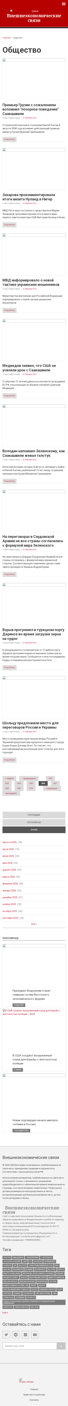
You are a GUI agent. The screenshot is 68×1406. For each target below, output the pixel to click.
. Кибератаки (32, 1257)
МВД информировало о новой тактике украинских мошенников (30, 282)
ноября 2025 (9, 904)
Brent (34, 1285)
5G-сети (22, 1265)
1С (30, 1261)
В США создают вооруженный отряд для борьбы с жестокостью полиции (35, 1059)
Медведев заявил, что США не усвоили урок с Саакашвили (29, 368)
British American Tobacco (16, 1289)
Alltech (52, 1269)
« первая (9, 778)
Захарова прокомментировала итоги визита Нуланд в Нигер (28, 197)
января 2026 (9, 890)
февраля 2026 (10, 883)
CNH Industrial (42, 1293)
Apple (61, 1269)
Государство (21, 1130)
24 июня (7, 1265)
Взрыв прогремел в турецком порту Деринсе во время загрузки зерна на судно (33, 634)
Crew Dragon (21, 1307)
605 (31, 783)
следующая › (52, 788)
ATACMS (60, 1273)
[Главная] (34, 11)
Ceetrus (7, 1293)
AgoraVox (18, 1269)
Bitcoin (52, 1281)
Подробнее (9, 139)
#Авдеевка (18, 1257)
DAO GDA (34, 1307)
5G (15, 1265)
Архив (46, 829)
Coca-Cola (8, 1297)
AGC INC (7, 1269)
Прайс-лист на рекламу (34, 1395)
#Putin (6, 1257)
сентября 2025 (10, 918)
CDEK (59, 1289)
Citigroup (28, 1293)
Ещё (33, 924)
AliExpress (40, 1269)
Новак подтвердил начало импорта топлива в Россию (35, 1122)
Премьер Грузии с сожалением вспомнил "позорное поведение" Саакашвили (30, 109)
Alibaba (29, 1269)
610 (31, 788)
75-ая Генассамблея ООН (41, 1265)
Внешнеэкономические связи (34, 18)
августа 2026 (9, 842)
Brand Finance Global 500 (15, 1285)
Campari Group (47, 1289)
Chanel (17, 1293)
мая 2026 (7, 863)
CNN (55, 1293)
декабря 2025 (9, 897)
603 (7, 783)
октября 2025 (9, 911)
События (19, 1005)
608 (7, 788)
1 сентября (46, 1257)
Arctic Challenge (11, 1273)
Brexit (42, 1285)
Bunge (34, 1289)
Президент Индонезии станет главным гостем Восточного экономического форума (32, 994)
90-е (57, 1265)
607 (55, 783)
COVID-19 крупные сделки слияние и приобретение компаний (29, 1302)
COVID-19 (31, 1297)
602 (50, 778)
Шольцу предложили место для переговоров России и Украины (30, 725)
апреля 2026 (9, 869)
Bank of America (56, 1277)
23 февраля (49, 1261)
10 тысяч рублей (11, 1261)
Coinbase (20, 1297)
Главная (6, 38)
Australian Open (37, 1277)
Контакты (34, 1400)
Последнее (34, 815)
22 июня (38, 1261)
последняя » (11, 793)
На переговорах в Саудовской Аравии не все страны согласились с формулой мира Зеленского (32, 541)
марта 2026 (8, 876)
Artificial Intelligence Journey (38, 1273)
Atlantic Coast (10, 1277)
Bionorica (42, 1281)
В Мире (17, 1070)
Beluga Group (10, 1281)
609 (19, 788)
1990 (25, 1261)
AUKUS (24, 1277)
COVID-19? (7, 1307)
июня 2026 (8, 856)
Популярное (34, 822)
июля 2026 (8, 849)
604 (19, 783)
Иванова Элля (30, 118)
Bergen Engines (27, 1281)
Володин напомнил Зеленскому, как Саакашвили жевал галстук (33, 453)
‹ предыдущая (29, 778)
